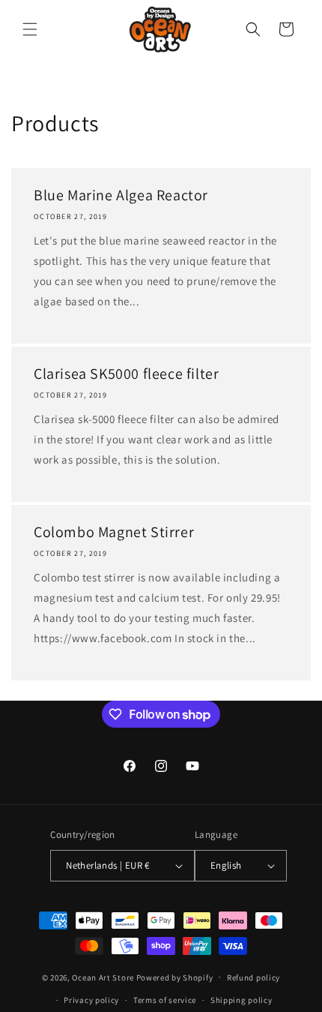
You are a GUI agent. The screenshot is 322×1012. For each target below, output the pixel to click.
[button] (29, 29)
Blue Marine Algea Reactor (121, 195)
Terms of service (164, 1000)
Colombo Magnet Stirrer (114, 532)
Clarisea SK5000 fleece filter (126, 373)
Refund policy (253, 977)
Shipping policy (241, 1000)
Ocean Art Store (103, 976)
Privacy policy (91, 1000)
